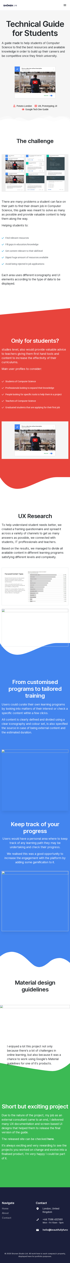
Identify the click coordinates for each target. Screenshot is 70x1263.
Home (5, 1208)
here (50, 1139)
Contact (6, 1218)
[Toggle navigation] (65, 5)
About (5, 1213)
